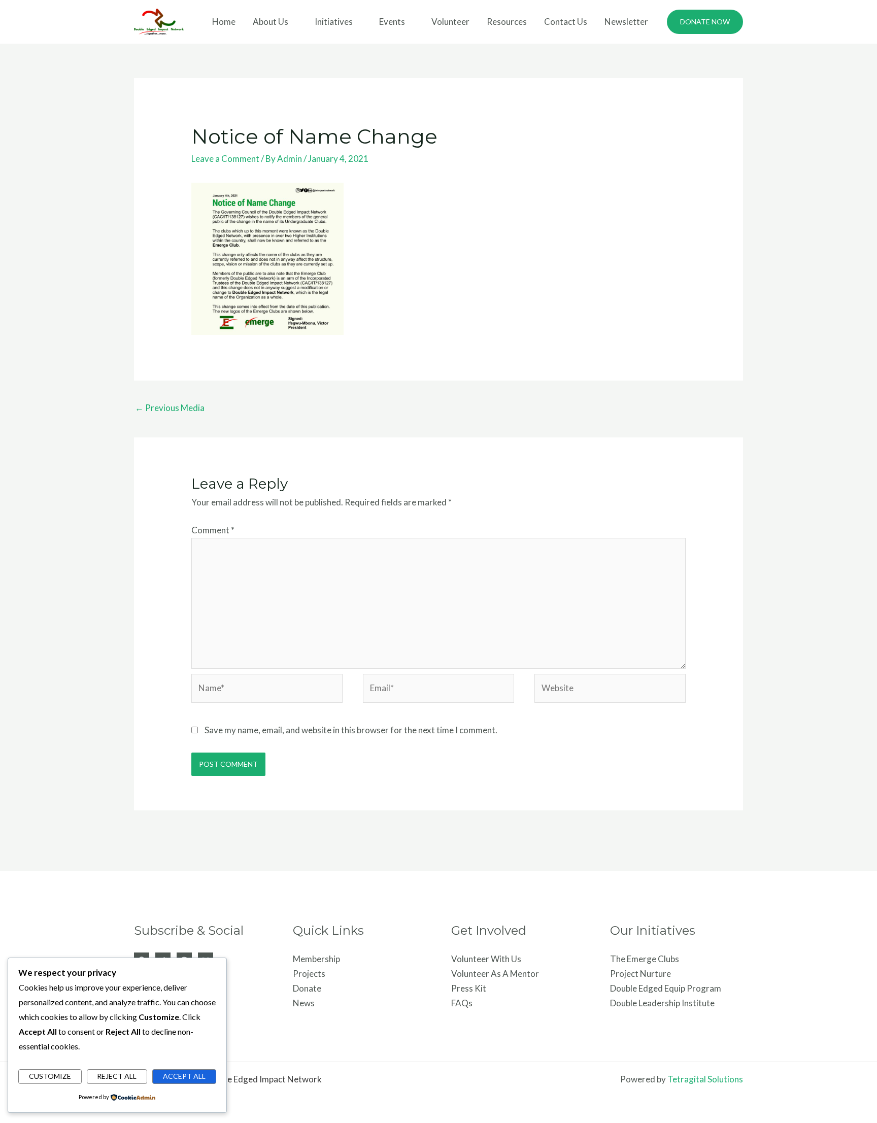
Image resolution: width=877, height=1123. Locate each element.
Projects (309, 973)
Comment (212, 530)
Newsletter (626, 21)
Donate (307, 988)
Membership (316, 959)
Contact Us (565, 21)
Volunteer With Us (486, 959)
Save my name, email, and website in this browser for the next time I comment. (351, 730)
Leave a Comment (225, 158)
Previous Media (170, 407)
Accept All (184, 1076)
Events (392, 21)
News (304, 1003)
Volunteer (450, 21)
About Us (270, 21)
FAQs (462, 1003)
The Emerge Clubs (644, 959)
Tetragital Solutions (705, 1079)
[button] (705, 22)
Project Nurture (640, 973)
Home (223, 21)
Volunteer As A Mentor (495, 973)
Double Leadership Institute (662, 1003)
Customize (50, 1076)
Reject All (117, 1076)
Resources (507, 21)
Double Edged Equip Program (665, 988)
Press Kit (468, 988)
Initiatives (334, 21)
